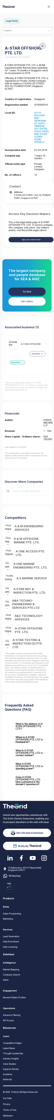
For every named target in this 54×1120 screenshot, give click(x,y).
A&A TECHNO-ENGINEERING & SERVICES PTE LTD (26, 604)
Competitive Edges (12, 1043)
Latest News (9, 1048)
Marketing (8, 918)
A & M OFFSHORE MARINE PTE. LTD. (27, 540)
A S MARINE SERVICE (31, 578)
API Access (8, 1020)
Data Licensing (10, 947)
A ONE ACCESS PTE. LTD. (30, 553)
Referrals (7, 1079)
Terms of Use (9, 1110)
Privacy (6, 1104)
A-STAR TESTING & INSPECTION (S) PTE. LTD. (28, 643)
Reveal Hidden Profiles (14, 997)
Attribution (8, 1115)
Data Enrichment (11, 941)
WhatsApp (15, 875)
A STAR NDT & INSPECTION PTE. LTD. (30, 590)
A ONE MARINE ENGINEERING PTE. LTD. (30, 565)
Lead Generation (11, 936)
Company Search (11, 974)
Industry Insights (11, 1058)
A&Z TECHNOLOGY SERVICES (28, 617)
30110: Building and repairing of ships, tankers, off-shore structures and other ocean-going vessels (41, 127)
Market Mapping (11, 969)
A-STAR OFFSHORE (31, 344)
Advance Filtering (11, 1015)
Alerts (6, 980)
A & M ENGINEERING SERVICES (29, 528)
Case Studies (9, 1064)
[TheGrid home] (8, 6)
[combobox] (29, 491)
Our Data (7, 1098)
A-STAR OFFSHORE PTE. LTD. (29, 630)
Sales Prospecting (12, 913)
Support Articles (11, 1069)
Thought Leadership (13, 1053)
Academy (7, 1074)
